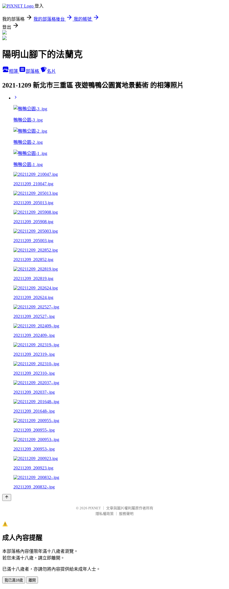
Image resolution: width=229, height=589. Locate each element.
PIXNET (94, 508)
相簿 (14, 71)
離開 (32, 580)
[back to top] (6, 497)
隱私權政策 (105, 514)
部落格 (33, 71)
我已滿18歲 (13, 580)
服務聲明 (126, 514)
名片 (51, 71)
